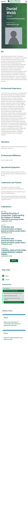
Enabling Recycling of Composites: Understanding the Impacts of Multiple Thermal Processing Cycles (12, 216)
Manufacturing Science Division (10, 295)
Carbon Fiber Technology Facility (11, 290)
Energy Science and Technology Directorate (13, 293)
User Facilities (6, 288)
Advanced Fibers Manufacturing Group (13, 302)
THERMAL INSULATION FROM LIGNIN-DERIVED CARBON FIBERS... (13, 252)
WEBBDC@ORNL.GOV (13, 24)
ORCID (6, 276)
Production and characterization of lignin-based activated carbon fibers (13, 229)
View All (14, 260)
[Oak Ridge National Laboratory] (14, 1)
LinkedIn (7, 279)
